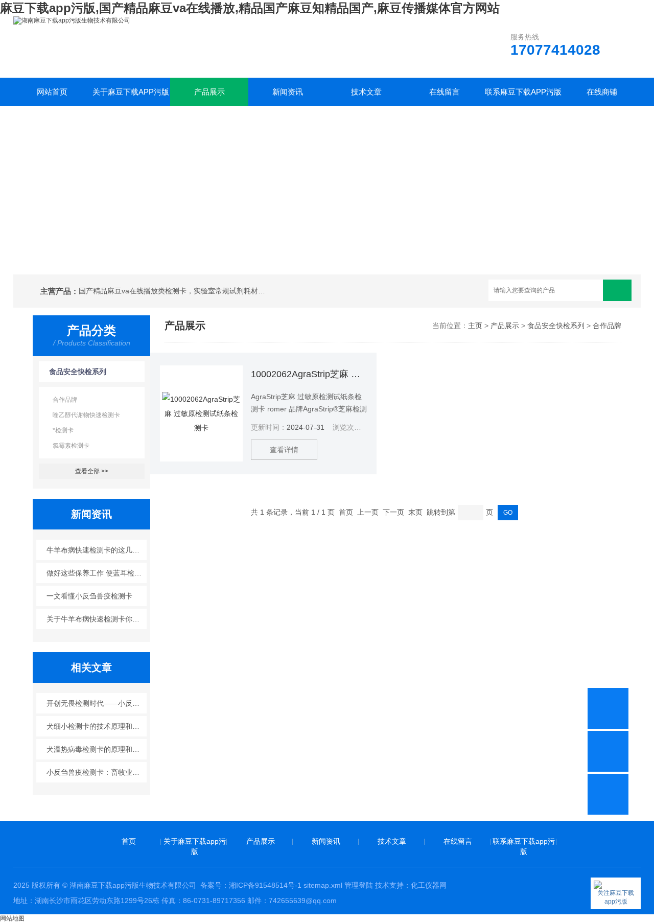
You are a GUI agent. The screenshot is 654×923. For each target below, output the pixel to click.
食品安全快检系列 (77, 371)
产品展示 (209, 91)
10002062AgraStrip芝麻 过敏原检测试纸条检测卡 (309, 374)
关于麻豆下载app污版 (130, 91)
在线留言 (444, 91)
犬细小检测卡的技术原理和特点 (96, 726)
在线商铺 (602, 91)
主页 (475, 325)
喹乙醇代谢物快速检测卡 (86, 415)
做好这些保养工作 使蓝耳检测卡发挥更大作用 (96, 573)
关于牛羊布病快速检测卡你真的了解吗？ (96, 619)
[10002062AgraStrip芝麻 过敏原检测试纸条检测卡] (201, 413)
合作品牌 (65, 399)
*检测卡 (63, 430)
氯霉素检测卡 (71, 445)
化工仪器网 (429, 885)
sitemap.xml (322, 885)
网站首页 (52, 91)
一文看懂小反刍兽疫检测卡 (89, 596)
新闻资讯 (287, 91)
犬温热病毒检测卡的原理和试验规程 (96, 749)
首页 (129, 841)
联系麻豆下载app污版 (523, 91)
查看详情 (284, 450)
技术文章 (366, 91)
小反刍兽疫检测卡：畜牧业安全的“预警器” (96, 772)
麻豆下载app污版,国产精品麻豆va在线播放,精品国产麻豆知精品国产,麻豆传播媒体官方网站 (250, 8)
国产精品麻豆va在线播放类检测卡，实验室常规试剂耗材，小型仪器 (174, 291)
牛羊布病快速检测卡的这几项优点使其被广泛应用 (96, 550)
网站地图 (12, 918)
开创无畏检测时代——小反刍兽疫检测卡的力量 (96, 703)
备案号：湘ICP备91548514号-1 (250, 885)
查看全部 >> (91, 471)
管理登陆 (358, 885)
